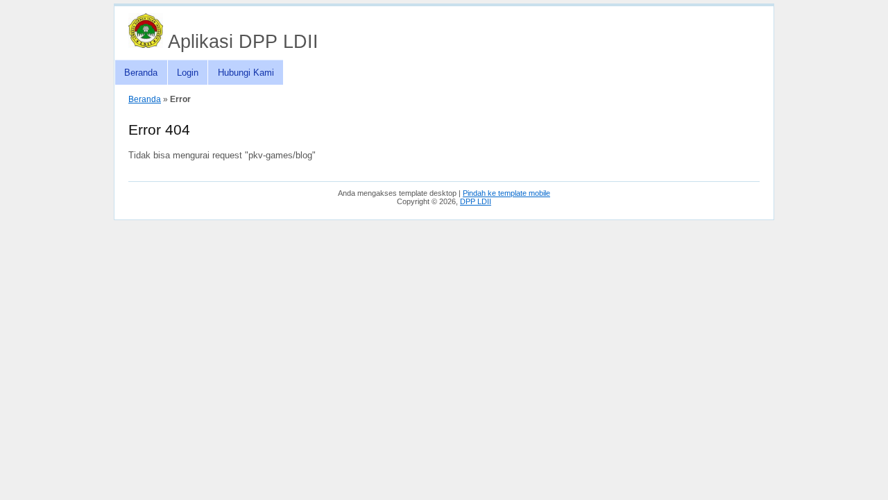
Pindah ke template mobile (506, 193)
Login (187, 72)
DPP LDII (475, 201)
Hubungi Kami (246, 72)
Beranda (140, 72)
